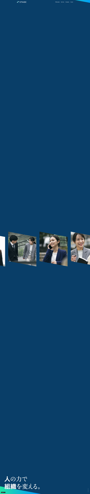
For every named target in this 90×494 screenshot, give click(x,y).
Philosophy (57, 1)
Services (62, 1)
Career (71, 1)
